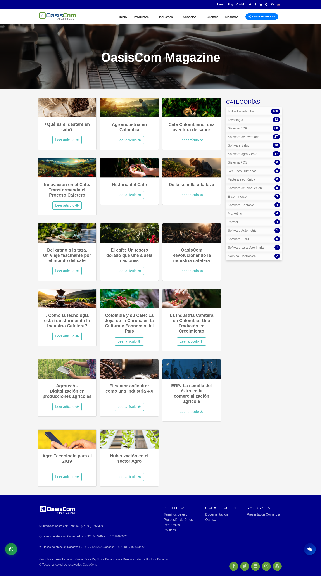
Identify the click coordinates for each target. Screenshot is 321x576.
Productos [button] (142, 17)
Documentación (216, 514)
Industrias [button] (166, 17)
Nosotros (231, 17)
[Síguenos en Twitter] (250, 4)
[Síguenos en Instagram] (266, 4)
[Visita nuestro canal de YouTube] (272, 4)
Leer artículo (65, 140)
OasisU (210, 519)
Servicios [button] (190, 17)
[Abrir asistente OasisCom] (310, 549)
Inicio (123, 17)
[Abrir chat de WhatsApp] (11, 549)
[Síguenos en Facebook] (255, 4)
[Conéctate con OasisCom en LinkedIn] (261, 4)
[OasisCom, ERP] (98, 510)
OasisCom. (90, 564)
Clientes (212, 17)
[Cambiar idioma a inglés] (278, 4)
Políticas (170, 530)
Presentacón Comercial (263, 514)
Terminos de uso (175, 514)
